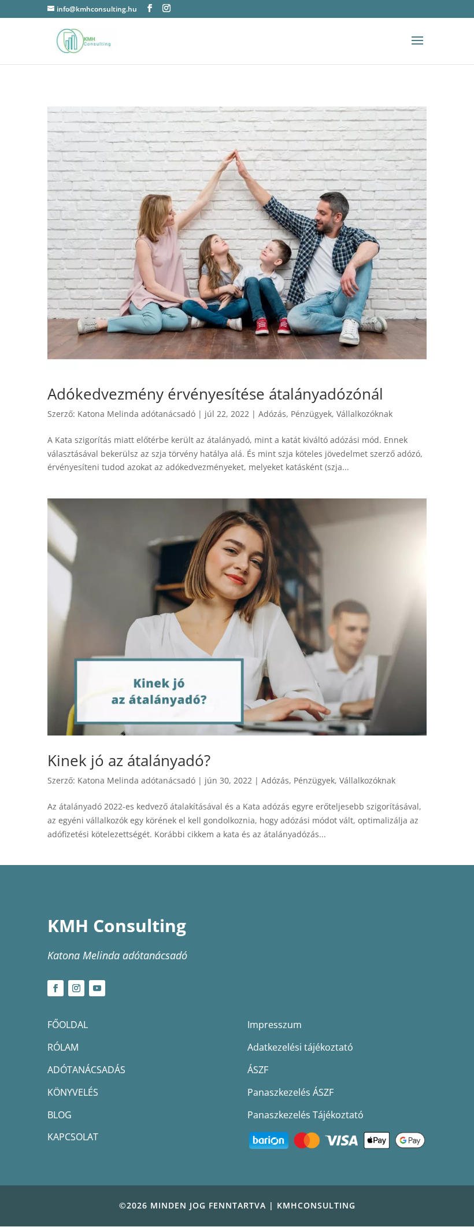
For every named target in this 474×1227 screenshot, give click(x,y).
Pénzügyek (311, 413)
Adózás (272, 413)
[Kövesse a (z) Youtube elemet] (97, 988)
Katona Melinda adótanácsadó (136, 413)
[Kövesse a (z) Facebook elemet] (55, 988)
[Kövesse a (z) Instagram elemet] (76, 988)
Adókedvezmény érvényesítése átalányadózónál (215, 393)
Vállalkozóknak (364, 413)
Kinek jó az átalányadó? (128, 760)
